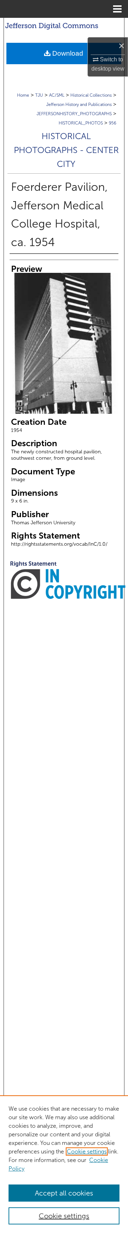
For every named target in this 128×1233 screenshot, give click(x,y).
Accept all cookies (64, 1193)
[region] (64, 1164)
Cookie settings (87, 1151)
